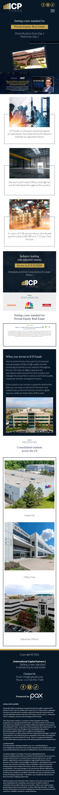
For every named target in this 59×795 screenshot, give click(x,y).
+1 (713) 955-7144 (33, 679)
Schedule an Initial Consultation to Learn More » (29, 273)
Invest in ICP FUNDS (29, 265)
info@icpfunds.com (33, 676)
